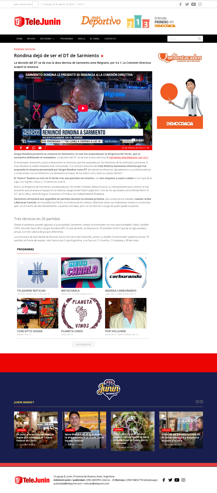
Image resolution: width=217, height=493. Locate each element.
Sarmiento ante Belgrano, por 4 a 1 (128, 157)
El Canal (94, 38)
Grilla (81, 38)
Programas (66, 38)
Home (19, 38)
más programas (83, 344)
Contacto (110, 38)
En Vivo (31, 38)
